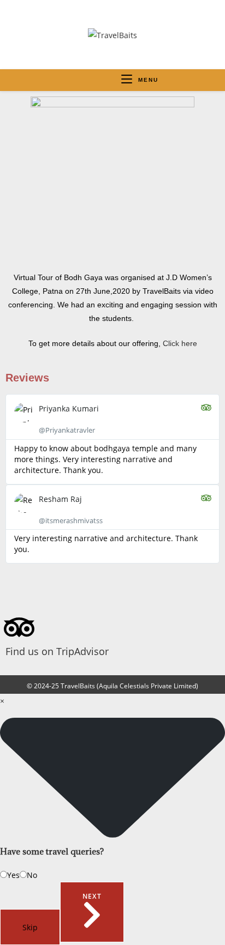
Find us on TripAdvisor (57, 651)
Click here (180, 343)
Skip (30, 927)
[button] (112, 573)
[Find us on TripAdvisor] (19, 627)
